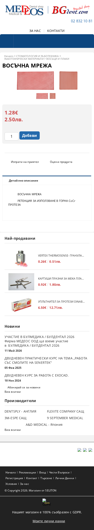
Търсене (46, 478)
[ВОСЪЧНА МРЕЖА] (47, 88)
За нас (24, 484)
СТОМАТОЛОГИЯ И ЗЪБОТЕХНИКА (37, 56)
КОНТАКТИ (56, 31)
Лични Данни (64, 478)
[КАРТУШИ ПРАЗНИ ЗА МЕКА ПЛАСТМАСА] (21, 281)
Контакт (31, 478)
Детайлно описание (23, 180)
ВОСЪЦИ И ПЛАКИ (57, 58)
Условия (11, 484)
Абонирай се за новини (24, 387)
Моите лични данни (49, 521)
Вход (42, 472)
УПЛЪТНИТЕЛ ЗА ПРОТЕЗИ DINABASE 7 (61, 302)
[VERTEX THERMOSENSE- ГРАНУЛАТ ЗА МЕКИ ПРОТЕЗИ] (21, 258)
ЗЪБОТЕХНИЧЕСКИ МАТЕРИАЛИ (24, 58)
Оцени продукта (61, 162)
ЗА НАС (35, 31)
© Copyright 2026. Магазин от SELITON (30, 490)
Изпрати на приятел (25, 162)
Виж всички (13, 392)
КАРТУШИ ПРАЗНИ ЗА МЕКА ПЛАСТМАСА (61, 279)
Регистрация (14, 478)
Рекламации (27, 472)
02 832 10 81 (82, 20)
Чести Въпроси (59, 472)
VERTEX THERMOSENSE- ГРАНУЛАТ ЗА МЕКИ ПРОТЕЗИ (61, 255)
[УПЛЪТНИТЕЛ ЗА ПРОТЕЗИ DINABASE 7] (21, 304)
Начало (8, 56)
